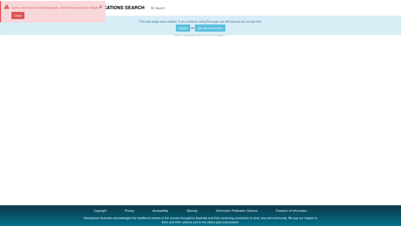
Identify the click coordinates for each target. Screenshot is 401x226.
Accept (183, 28)
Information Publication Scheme (237, 210)
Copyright (100, 210)
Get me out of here (210, 28)
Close (18, 15)
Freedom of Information (291, 210)
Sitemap (192, 210)
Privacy (129, 210)
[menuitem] (158, 8)
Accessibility (160, 210)
